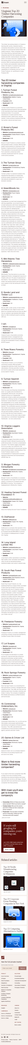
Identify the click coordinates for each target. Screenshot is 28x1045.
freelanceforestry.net (14, 624)
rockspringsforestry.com (15, 675)
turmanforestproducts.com (15, 95)
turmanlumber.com (13, 165)
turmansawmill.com (13, 381)
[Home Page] (5, 2)
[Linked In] (2, 1037)
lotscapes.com (12, 646)
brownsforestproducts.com (15, 132)
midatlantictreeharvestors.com (16, 264)
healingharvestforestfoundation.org (12, 499)
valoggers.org (12, 431)
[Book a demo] (9, 849)
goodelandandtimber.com (15, 297)
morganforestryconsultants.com (17, 469)
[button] (25, 2)
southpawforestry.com (14, 575)
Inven (19, 779)
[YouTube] (7, 1037)
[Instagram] (4, 1037)
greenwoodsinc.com (13, 191)
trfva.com (11, 352)
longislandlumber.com (14, 547)
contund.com (11, 709)
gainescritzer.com (13, 740)
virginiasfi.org (12, 326)
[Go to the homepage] (2, 957)
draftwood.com (12, 519)
